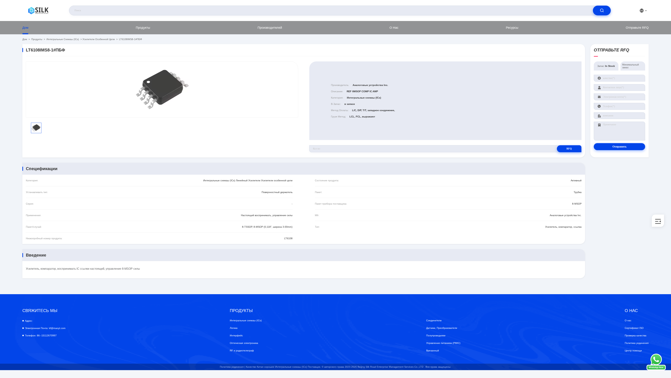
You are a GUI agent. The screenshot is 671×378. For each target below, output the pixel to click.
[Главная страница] (38, 10)
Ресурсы (512, 27)
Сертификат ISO (634, 328)
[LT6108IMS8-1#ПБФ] (162, 89)
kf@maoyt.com (45, 328)
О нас (393, 27)
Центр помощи (633, 350)
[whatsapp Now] (656, 369)
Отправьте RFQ (637, 27)
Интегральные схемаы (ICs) (62, 39)
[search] (602, 10)
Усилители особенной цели (98, 39)
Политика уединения (637, 343)
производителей (270, 27)
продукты (143, 27)
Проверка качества (635, 335)
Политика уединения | (232, 366)
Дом (25, 27)
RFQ (569, 148)
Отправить (619, 146)
